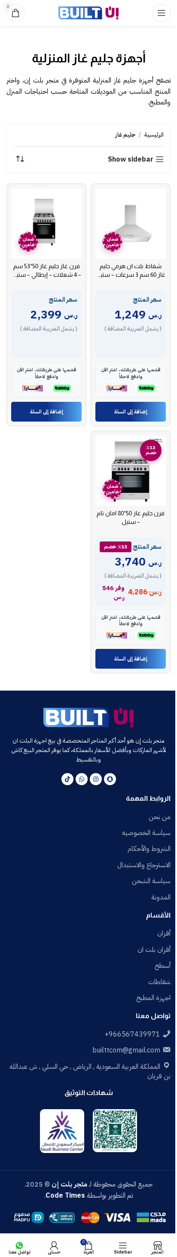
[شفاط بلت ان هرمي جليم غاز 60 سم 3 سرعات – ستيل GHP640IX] (130, 223)
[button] (130, 412)
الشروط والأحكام (149, 848)
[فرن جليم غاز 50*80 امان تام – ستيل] (130, 470)
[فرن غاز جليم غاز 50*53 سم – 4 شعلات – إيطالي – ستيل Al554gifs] (46, 223)
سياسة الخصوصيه (146, 833)
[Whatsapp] (82, 779)
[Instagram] (96, 779)
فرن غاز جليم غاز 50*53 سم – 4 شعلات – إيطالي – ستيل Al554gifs (46, 275)
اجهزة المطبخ (153, 998)
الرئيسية (154, 135)
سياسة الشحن (151, 881)
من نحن (160, 817)
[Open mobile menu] (161, 12)
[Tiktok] (67, 779)
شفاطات (159, 982)
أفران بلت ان (154, 949)
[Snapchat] (110, 779)
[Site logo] (88, 12)
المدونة (161, 897)
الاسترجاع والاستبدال (144, 865)
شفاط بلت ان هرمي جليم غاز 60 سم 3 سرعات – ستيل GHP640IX (130, 275)
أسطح (163, 965)
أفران (164, 933)
